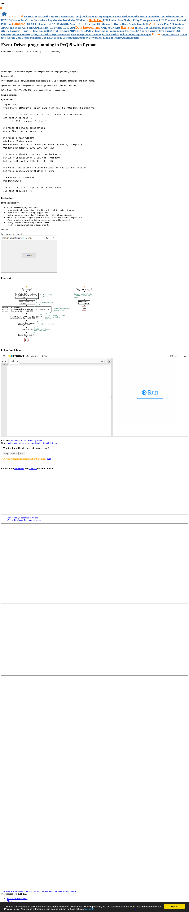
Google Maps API (16, 27)
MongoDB (107, 24)
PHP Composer (168, 20)
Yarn (85, 20)
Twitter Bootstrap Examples (135, 34)
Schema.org (67, 16)
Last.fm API (46, 27)
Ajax (118, 27)
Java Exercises (167, 30)
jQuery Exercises (10, 30)
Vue (60, 20)
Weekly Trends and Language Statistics (24, 520)
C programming (149, 20)
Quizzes (125, 37)
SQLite (88, 24)
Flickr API (33, 27)
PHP (105, 20)
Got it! (174, 906)
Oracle (117, 24)
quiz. (49, 459)
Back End (96, 20)
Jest (65, 20)
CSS (34, 16)
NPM (79, 20)
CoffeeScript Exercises (56, 30)
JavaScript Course (31, 20)
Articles (134, 37)
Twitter (33, 468)
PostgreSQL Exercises (83, 34)
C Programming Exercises (120, 30)
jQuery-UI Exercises (32, 30)
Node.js (128, 20)
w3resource (6, 6)
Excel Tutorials (170, 34)
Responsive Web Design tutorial (121, 16)
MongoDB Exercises (107, 34)
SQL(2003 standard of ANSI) (42, 24)
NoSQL (96, 24)
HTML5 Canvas (10, 20)
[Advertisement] (33, 60)
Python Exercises (95, 30)
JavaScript (44, 16)
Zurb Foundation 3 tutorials (155, 16)
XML (104, 27)
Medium (14, 453)
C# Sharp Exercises (147, 30)
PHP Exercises (77, 30)
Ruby (136, 20)
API (152, 24)
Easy (6, 453)
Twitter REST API (64, 27)
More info (89, 908)
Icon (44, 20)
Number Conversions (90, 37)
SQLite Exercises (60, 34)
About (9, 901)
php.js (78, 16)
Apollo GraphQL (139, 24)
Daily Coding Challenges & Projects (22, 518)
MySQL (64, 24)
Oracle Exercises (21, 34)
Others (157, 34)
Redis (125, 24)
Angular (52, 20)
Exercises (127, 27)
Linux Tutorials (112, 37)
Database (18, 24)
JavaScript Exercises (171, 27)
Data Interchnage (87, 27)
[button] (94, 3)
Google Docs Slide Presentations (60, 37)
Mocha (71, 20)
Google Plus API (164, 24)
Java (120, 20)
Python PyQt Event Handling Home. (26, 440)
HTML (28, 16)
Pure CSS (177, 16)
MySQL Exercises (41, 34)
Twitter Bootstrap (92, 16)
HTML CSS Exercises (147, 27)
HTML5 (55, 16)
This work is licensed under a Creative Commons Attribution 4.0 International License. (39, 891)
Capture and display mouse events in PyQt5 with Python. (32, 443)
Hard (22, 453)
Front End (15, 16)
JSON (111, 27)
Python (113, 20)
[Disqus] (94, 639)
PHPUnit (6, 24)
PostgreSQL (76, 24)
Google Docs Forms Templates (24, 37)
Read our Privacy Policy (17, 898)
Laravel (181, 20)
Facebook (19, 468)
